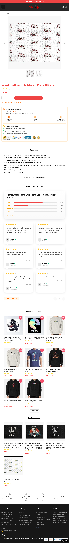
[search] (63, 7)
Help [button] (66, 540)
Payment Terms (40, 517)
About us (21, 512)
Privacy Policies (23, 517)
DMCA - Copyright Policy (26, 520)
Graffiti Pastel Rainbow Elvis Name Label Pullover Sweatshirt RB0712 (55, 338)
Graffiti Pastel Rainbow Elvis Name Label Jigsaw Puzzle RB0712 (11, 479)
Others (9, 14)
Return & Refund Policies (43, 519)
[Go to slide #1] (30, 73)
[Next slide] (65, 42)
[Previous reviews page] (55, 299)
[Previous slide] (4, 42)
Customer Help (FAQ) (42, 524)
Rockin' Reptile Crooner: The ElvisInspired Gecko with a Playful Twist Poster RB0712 (13, 338)
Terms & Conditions (24, 515)
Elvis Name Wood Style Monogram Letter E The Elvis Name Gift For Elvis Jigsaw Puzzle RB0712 (13, 445)
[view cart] (66, 7)
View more (34, 411)
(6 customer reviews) (15, 89)
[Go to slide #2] (39, 73)
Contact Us (39, 522)
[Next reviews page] (63, 299)
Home (3, 14)
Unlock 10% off (3, 535)
